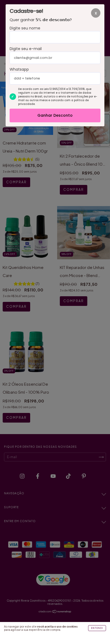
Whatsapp (19, 69)
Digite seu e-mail (26, 48)
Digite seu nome (25, 28)
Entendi (97, 628)
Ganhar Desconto (55, 115)
